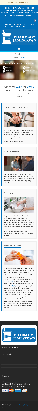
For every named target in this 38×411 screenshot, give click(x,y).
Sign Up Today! (15, 26)
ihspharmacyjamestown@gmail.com (21, 15)
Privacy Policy (5, 369)
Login (23, 26)
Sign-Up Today (8, 281)
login (13, 286)
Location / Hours (6, 366)
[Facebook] (35, 20)
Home (16, 58)
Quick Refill (22, 24)
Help (15, 24)
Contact (4, 360)
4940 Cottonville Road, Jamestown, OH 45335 (19, 8)
